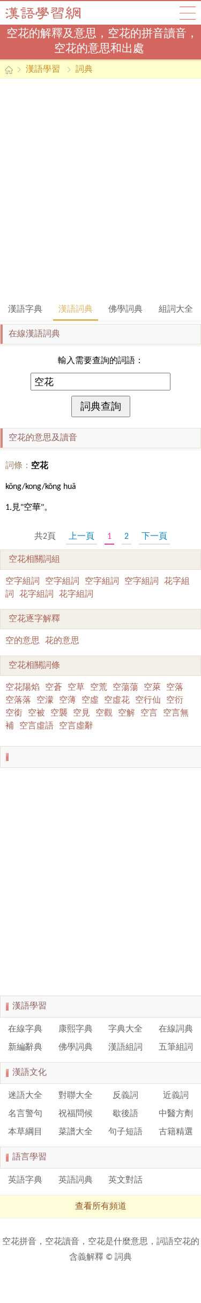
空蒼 (53, 687)
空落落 (18, 700)
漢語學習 (43, 69)
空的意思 (22, 641)
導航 (188, 13)
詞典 (84, 69)
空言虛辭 (76, 726)
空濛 (45, 700)
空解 (126, 713)
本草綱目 (25, 1132)
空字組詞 (22, 581)
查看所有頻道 (100, 1206)
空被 (36, 713)
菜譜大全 (75, 1132)
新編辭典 (25, 1047)
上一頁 (81, 536)
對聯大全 (75, 1095)
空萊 (152, 687)
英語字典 (25, 1180)
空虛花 (117, 700)
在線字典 (25, 1029)
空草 (76, 687)
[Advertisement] (100, 189)
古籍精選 (176, 1132)
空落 (174, 687)
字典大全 (125, 1029)
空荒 (98, 687)
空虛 (90, 700)
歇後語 (125, 1114)
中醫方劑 (176, 1114)
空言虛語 (36, 726)
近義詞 (176, 1095)
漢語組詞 (125, 1047)
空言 (149, 713)
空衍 (174, 700)
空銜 (14, 713)
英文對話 (125, 1180)
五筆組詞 (176, 1047)
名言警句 (25, 1114)
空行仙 (148, 700)
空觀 (104, 713)
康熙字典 (75, 1029)
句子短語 (125, 1132)
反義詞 (125, 1095)
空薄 (67, 700)
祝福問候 (75, 1114)
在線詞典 (176, 1029)
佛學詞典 (125, 309)
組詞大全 (176, 309)
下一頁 (154, 536)
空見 (81, 713)
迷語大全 (25, 1095)
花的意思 (62, 641)
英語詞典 (75, 1180)
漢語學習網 (53, 13)
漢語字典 (25, 309)
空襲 (59, 713)
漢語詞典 (75, 309)
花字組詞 (36, 594)
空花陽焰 (22, 687)
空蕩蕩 (125, 687)
